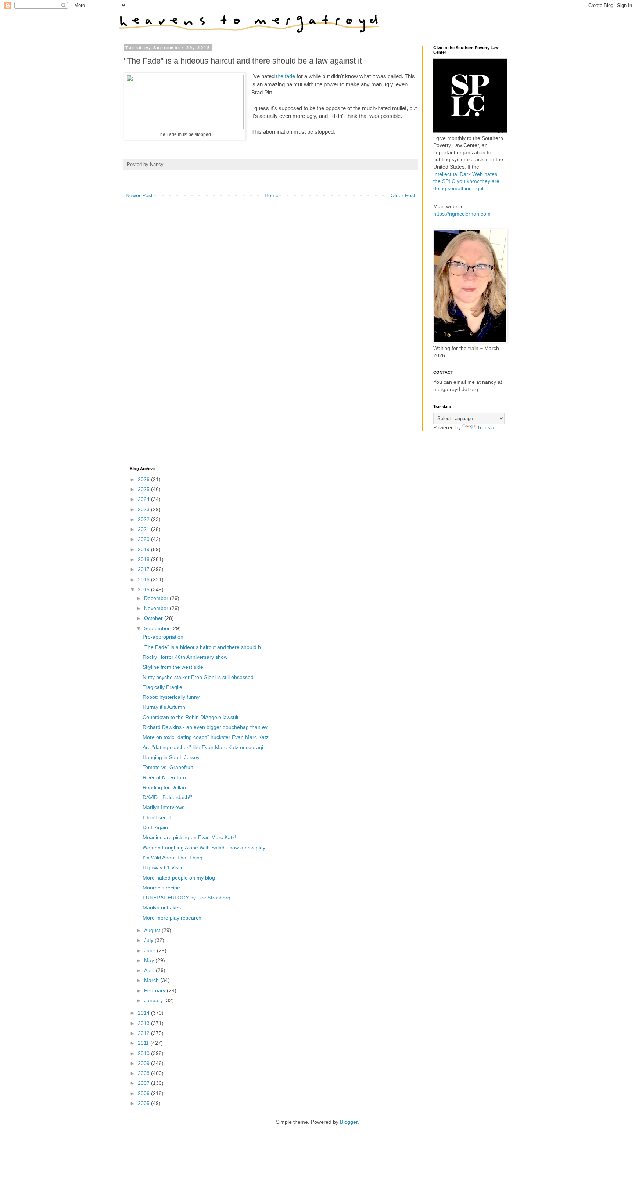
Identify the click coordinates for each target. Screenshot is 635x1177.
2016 (144, 579)
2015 (144, 589)
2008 (144, 1073)
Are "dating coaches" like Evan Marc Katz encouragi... (205, 747)
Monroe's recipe (161, 888)
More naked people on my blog (179, 878)
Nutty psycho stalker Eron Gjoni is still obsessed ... (201, 677)
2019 (144, 549)
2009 (144, 1063)
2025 (144, 489)
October (154, 618)
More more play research (172, 918)
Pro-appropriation (163, 637)
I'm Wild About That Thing (172, 857)
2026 (144, 479)
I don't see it (157, 817)
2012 (144, 1033)
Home (272, 195)
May (149, 960)
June (150, 950)
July (149, 940)
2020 (144, 539)
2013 (144, 1023)
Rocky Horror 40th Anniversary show (185, 657)
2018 (144, 559)
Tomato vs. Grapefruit (168, 767)
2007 (144, 1083)
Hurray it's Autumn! (165, 707)
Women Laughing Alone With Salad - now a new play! (205, 848)
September (157, 628)
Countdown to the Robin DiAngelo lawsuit (190, 717)
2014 (144, 1013)
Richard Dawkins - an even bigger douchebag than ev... (207, 727)
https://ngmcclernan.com (462, 214)
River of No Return (164, 777)
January (154, 1000)
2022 (144, 519)
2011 (144, 1043)
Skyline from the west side (173, 667)
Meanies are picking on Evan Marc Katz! (189, 837)
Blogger (349, 1122)
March (152, 980)
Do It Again (155, 827)
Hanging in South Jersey (171, 757)
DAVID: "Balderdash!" (167, 797)
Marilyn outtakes (162, 907)
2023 (144, 509)
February (155, 990)
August (153, 930)
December (157, 598)
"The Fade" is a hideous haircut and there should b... (204, 647)
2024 (144, 499)
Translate (488, 427)
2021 (144, 529)
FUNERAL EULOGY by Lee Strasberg (186, 897)
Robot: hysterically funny (171, 697)
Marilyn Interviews (163, 807)
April (150, 970)
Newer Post (139, 195)
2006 (144, 1093)
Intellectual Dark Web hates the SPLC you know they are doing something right (466, 181)
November (157, 608)
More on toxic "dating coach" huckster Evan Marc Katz (206, 737)
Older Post (403, 195)
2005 (144, 1103)
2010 (144, 1053)
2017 (144, 569)
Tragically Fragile (162, 687)
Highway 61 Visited (165, 867)
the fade (285, 76)
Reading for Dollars (165, 787)
